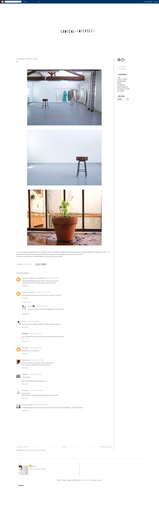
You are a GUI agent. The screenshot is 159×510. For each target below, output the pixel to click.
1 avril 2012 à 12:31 (35, 333)
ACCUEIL (122, 66)
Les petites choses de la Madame (33, 278)
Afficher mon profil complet (37, 469)
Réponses (27, 302)
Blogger (99, 480)
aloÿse (29, 306)
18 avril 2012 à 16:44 (40, 405)
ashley (24, 321)
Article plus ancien (106, 447)
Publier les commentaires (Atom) (35, 450)
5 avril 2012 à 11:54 (37, 360)
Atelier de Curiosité (28, 292)
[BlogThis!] (39, 264)
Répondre (25, 286)
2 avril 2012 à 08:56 (41, 306)
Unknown (25, 348)
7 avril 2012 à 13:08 (35, 374)
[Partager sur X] (41, 264)
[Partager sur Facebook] (43, 264)
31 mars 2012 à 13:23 (42, 292)
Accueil (64, 447)
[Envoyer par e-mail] (36, 264)
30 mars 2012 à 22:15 (52, 278)
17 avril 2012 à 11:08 (35, 390)
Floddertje (25, 390)
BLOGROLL (123, 69)
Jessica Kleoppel (27, 405)
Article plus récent (22, 447)
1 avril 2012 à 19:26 (35, 348)
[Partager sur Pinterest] (45, 264)
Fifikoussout (26, 360)
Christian (25, 374)
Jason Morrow (85, 480)
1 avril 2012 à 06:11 (33, 321)
